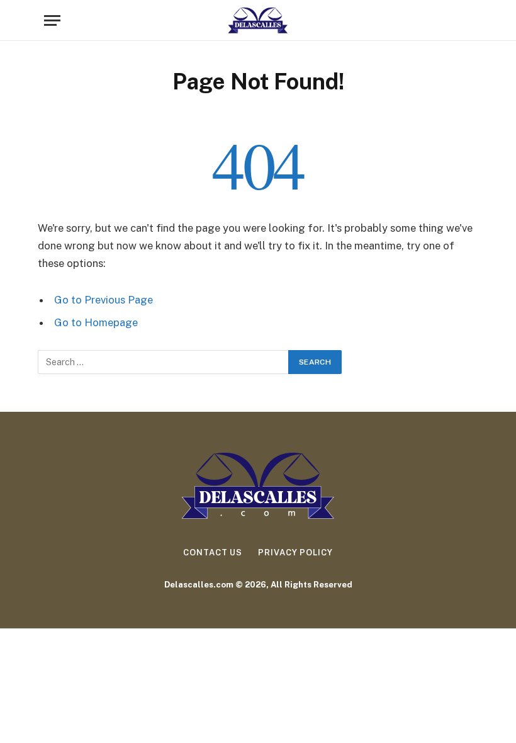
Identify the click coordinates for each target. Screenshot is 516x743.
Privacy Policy (295, 552)
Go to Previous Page (103, 299)
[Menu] (52, 20)
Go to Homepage (96, 322)
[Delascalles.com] (257, 20)
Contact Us (212, 552)
